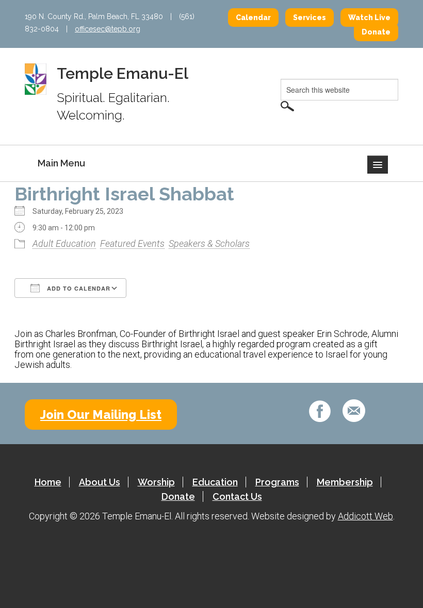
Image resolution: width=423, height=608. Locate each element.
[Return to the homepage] (35, 78)
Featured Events (132, 243)
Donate (376, 32)
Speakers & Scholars (209, 243)
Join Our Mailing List (100, 414)
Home (48, 482)
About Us (99, 482)
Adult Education (64, 243)
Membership (345, 482)
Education (215, 482)
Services (309, 17)
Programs (277, 482)
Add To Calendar (77, 288)
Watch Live (369, 17)
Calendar (253, 17)
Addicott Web (365, 516)
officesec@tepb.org (107, 29)
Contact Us (237, 496)
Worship (156, 482)
